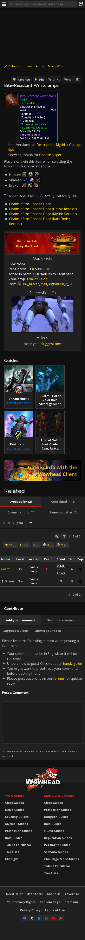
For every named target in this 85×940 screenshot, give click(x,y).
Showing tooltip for (23, 155)
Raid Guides (13, 838)
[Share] (81, 4)
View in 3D (71, 79)
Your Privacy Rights (21, 902)
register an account (55, 751)
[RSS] (61, 918)
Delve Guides (14, 810)
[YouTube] (53, 918)
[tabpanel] (42, 565)
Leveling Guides (17, 817)
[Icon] (11, 99)
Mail (50, 66)
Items (28, 66)
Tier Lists (12, 852)
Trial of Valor (34, 569)
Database (14, 66)
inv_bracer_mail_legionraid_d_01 (47, 284)
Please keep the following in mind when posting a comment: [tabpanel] (42, 697)
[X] (32, 918)
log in (38, 751)
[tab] (20, 501)
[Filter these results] (64, 536)
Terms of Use (55, 910)
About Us (53, 894)
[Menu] (4, 4)
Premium (71, 902)
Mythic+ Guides (16, 824)
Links (56, 79)
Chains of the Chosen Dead (30, 204)
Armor (40, 66)
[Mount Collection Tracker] (42, 470)
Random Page (50, 902)
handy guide (72, 663)
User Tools (35, 894)
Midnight (12, 859)
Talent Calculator (18, 845)
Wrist (60, 66)
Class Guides (14, 803)
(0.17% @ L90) (40, 127)
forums (59, 678)
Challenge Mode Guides (61, 859)
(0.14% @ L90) (38, 124)
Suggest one (51, 343)
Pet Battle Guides (57, 845)
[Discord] (24, 918)
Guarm (5, 569)
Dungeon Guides (56, 817)
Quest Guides (54, 831)
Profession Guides (18, 831)
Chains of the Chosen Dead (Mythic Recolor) (43, 214)
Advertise (72, 894)
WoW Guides (14, 796)
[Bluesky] (39, 918)
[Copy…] (57, 536)
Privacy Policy (30, 910)
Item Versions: (19, 144)
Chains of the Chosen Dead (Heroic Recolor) (43, 209)
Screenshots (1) (42, 292)
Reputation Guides (58, 838)
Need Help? (14, 894)
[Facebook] (46, 918)
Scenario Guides (56, 852)
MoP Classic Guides (59, 796)
